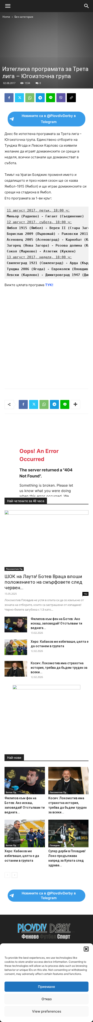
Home (6, 17)
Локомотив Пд (14, 568)
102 (86, 593)
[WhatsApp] (29, 97)
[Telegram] (40, 97)
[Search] (86, 6)
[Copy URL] (71, 97)
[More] (75, 404)
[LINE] (50, 97)
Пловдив (55, 845)
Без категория (23, 17)
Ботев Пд (11, 792)
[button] (86, 949)
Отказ (47, 999)
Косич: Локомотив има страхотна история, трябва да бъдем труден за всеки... (59, 667)
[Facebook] (9, 97)
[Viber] (60, 97)
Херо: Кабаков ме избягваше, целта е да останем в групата (22, 855)
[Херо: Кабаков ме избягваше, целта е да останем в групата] (16, 647)
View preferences (46, 1011)
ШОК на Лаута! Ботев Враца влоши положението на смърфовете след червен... (43, 582)
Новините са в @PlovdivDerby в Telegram (49, 119)
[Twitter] (19, 97)
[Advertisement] (46, 68)
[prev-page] (7, 875)
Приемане (46, 986)
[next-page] (14, 875)
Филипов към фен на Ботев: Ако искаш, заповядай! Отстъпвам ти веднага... (56, 623)
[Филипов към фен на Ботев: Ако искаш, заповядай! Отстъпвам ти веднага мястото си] (16, 624)
